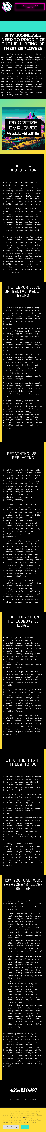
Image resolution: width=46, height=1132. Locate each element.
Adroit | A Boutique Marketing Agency (23, 1090)
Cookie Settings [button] (11, 1127)
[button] (23, 16)
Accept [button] (25, 1127)
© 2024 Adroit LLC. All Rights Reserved (23, 1099)
